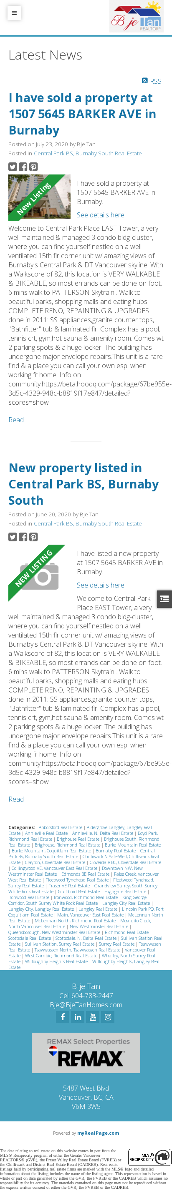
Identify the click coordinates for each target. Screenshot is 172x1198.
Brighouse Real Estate (79, 839)
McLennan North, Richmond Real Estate (76, 921)
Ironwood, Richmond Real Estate (86, 897)
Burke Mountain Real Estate (133, 845)
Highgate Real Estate (125, 891)
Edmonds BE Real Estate (86, 874)
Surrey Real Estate (117, 944)
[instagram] (107, 1017)
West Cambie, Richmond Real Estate (62, 956)
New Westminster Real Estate (99, 926)
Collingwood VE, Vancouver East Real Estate (55, 868)
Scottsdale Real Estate (30, 938)
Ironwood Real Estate (29, 897)
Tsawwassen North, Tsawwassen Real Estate (78, 950)
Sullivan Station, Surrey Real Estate (60, 944)
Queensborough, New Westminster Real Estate (54, 932)
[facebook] (62, 1017)
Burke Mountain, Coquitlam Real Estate (52, 851)
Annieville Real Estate (47, 833)
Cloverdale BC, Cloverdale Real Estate (125, 862)
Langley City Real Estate (126, 903)
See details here (100, 214)
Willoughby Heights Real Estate (57, 961)
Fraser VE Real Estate (69, 886)
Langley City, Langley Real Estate (41, 909)
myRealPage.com (98, 1133)
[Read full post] (39, 197)
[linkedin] (77, 1017)
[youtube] (92, 1017)
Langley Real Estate (98, 909)
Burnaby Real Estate (116, 851)
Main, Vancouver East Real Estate (91, 915)
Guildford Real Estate (79, 891)
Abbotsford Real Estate (61, 827)
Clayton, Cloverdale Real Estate (55, 862)
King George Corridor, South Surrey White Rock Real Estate (77, 900)
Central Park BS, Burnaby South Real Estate (88, 153)
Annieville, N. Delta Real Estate (103, 833)
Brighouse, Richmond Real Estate (68, 845)
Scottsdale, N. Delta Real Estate (87, 938)
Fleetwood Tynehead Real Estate (78, 880)
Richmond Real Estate (127, 932)
